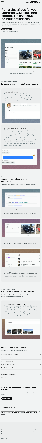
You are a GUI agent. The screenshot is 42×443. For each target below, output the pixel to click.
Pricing (2, 429)
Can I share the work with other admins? (9, 357)
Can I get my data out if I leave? (7, 371)
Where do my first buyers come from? (8, 374)
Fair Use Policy (34, 431)
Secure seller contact (16, 412)
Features (2, 427)
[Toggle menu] (40, 2)
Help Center (13, 427)
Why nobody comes (26, 412)
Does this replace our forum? (7, 367)
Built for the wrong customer (7, 410)
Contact (23, 429)
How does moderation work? (7, 361)
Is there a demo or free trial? (6, 377)
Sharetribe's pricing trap (32, 410)
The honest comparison (20, 410)
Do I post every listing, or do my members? (9, 354)
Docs (2, 431)
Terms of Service (35, 429)
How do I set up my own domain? (8, 364)
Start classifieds (34, 2)
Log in (27, 2)
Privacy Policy (34, 427)
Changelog (3, 433)
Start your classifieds (6, 29)
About (23, 427)
